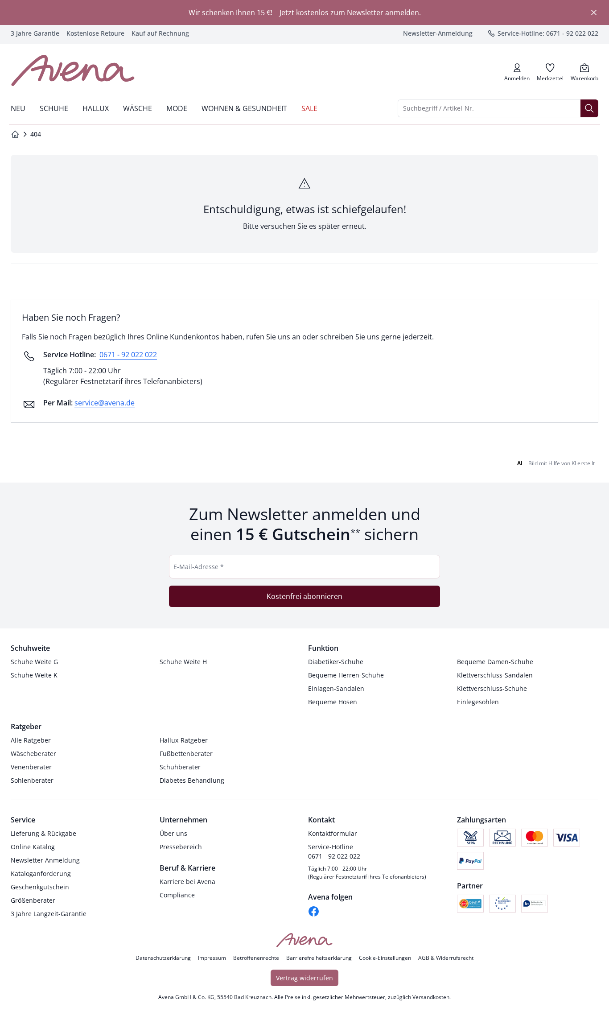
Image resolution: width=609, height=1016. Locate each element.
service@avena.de (104, 403)
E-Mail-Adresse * (198, 566)
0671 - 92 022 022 (128, 354)
